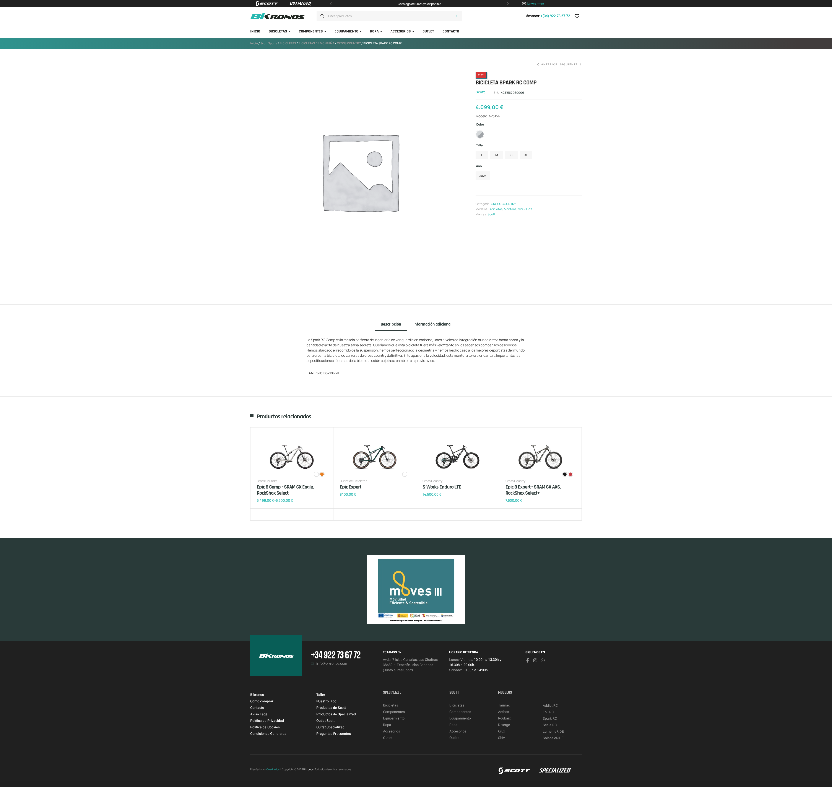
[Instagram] (535, 660)
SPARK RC (525, 209)
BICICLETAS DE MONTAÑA (316, 43)
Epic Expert (350, 487)
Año (479, 166)
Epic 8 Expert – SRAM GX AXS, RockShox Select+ (533, 490)
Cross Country (267, 481)
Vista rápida (274, 514)
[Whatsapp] (543, 660)
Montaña (510, 209)
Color (480, 124)
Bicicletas (495, 209)
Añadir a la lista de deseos (261, 514)
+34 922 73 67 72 (336, 655)
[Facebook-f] (527, 660)
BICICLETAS (288, 43)
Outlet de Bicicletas (353, 481)
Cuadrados (273, 769)
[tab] (391, 326)
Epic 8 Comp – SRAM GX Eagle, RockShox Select (285, 490)
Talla (479, 145)
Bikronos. (308, 769)
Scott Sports (268, 43)
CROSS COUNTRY (349, 43)
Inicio (254, 43)
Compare (267, 514)
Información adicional (432, 324)
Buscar (457, 16)
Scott (480, 92)
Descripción (391, 324)
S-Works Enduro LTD (441, 487)
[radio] (480, 134)
